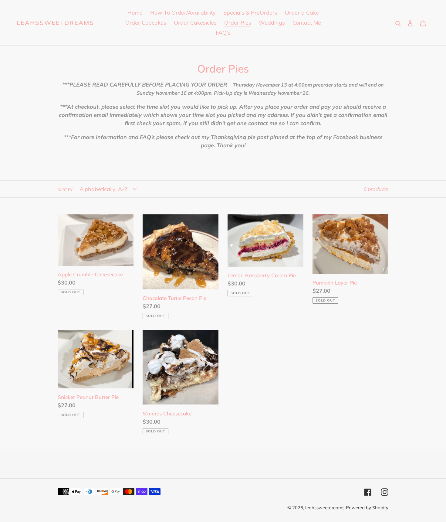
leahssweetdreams (55, 22)
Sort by (65, 189)
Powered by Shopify (367, 507)
